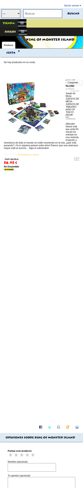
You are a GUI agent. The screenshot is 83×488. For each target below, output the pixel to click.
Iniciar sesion (71, 5)
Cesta (10, 53)
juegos (10, 32)
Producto (8, 45)
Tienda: (9, 23)
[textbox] (42, 13)
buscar (73, 14)
